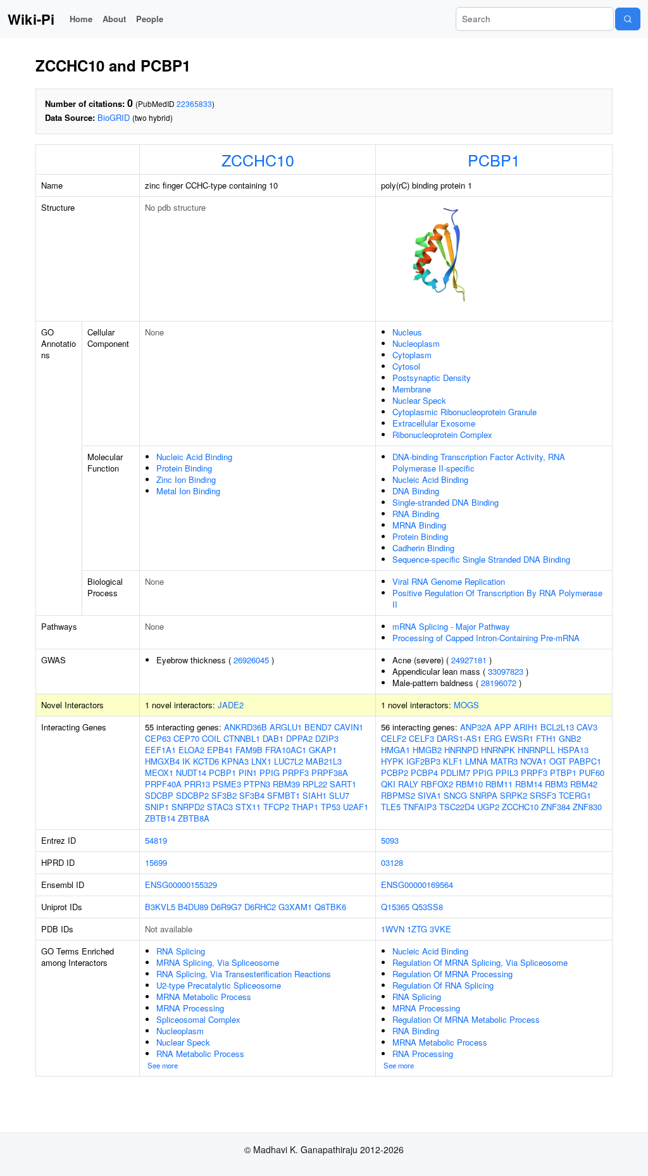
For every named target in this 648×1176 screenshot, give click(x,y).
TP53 (330, 807)
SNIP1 (157, 807)
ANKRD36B (245, 727)
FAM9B (249, 750)
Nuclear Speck (419, 400)
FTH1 (546, 738)
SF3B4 (252, 795)
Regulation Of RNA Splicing (443, 985)
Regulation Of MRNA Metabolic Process (466, 1019)
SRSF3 (543, 795)
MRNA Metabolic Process (203, 997)
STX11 (248, 807)
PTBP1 (563, 772)
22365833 (194, 103)
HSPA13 (573, 750)
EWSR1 (518, 738)
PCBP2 (394, 772)
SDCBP (159, 795)
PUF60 (591, 772)
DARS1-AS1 (459, 738)
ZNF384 (555, 807)
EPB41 (220, 750)
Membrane (411, 389)
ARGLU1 (286, 727)
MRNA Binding (419, 525)
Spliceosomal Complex (198, 1019)
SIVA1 (429, 795)
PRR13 (197, 784)
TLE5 (391, 807)
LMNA (476, 761)
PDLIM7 (455, 772)
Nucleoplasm (416, 343)
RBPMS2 (398, 795)
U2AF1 (355, 807)
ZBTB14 (160, 818)
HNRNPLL (536, 750)
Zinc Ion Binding (186, 479)
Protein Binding (184, 468)
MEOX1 (159, 772)
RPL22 (314, 784)
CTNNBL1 (241, 738)
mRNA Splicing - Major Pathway (451, 626)
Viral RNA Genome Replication (448, 581)
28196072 (498, 683)
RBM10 (469, 784)
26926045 (251, 660)
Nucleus (407, 332)
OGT (557, 761)
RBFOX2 (437, 784)
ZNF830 (587, 807)
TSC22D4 (457, 807)
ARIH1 (526, 727)
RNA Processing (422, 1054)
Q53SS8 (427, 907)
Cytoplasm (412, 355)
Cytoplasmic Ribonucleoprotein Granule (464, 412)
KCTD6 (206, 761)
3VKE (440, 929)
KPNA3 (235, 761)
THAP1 (305, 807)
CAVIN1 (348, 727)
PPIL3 (506, 772)
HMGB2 (427, 750)
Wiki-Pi (31, 19)
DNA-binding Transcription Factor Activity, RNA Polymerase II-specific (478, 462)
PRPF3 (295, 772)
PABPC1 (585, 761)
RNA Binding (415, 514)
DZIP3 (327, 738)
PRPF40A (163, 784)
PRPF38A (329, 772)
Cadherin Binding (423, 548)
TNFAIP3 (420, 807)
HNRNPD (461, 750)
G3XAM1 (295, 907)
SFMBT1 (283, 795)
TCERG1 (575, 795)
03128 (392, 862)
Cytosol (406, 366)
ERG (493, 738)
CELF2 (393, 738)
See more (162, 1065)
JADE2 (231, 705)
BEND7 (318, 727)
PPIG (269, 772)
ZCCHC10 (257, 159)
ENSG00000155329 (181, 885)
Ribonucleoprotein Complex (442, 434)
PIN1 (248, 772)
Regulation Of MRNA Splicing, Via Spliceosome (480, 962)
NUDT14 (191, 772)
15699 (156, 862)
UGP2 (488, 807)
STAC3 (220, 807)
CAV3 (586, 727)
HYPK (392, 761)
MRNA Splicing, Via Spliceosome (217, 962)
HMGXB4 (162, 761)
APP (502, 727)
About (114, 19)
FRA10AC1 (285, 750)
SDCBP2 (192, 795)
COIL (211, 738)
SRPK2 (513, 795)
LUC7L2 (288, 761)
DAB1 (273, 738)
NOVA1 (533, 761)
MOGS (466, 705)
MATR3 (504, 761)
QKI (388, 784)
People (149, 19)
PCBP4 (424, 772)
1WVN (392, 929)
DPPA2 (299, 738)
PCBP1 (494, 159)
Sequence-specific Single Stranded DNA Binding (481, 559)
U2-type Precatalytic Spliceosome (218, 985)
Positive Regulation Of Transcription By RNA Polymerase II (497, 598)
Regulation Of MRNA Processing (452, 974)
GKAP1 (323, 750)
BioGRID (113, 117)
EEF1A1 (160, 750)
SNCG (455, 795)
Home (81, 19)
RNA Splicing (180, 951)
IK (186, 761)
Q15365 (395, 907)
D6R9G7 (226, 907)
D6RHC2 (260, 907)
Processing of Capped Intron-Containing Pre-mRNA (486, 638)
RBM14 (528, 784)
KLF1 (453, 761)
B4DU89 (193, 907)
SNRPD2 (187, 807)
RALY (408, 784)
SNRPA (483, 795)
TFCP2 (276, 807)
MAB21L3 (324, 761)
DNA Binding (415, 491)
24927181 (469, 660)
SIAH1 (314, 795)
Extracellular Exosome (433, 423)
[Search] (627, 19)
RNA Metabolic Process (200, 1054)
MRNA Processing (190, 1008)
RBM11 (499, 784)
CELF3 (421, 738)
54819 (156, 840)
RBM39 (286, 784)
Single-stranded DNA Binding (445, 502)
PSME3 (227, 784)
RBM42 (583, 784)
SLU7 (339, 795)
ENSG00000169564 (417, 885)
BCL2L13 (557, 727)
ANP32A (476, 727)
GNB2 (570, 738)
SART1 (343, 784)
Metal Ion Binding (188, 491)
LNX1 (261, 761)
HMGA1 (395, 750)
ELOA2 (191, 750)
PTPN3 (257, 784)
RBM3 (556, 784)
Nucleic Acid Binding (194, 457)
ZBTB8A (193, 818)
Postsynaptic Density (431, 378)
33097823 (505, 671)
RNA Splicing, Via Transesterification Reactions (243, 974)
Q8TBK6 (330, 907)
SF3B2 (224, 795)
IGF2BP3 (423, 761)
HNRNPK (498, 750)
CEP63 (158, 738)
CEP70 (186, 738)
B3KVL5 (160, 907)
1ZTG (417, 929)
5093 (390, 840)
